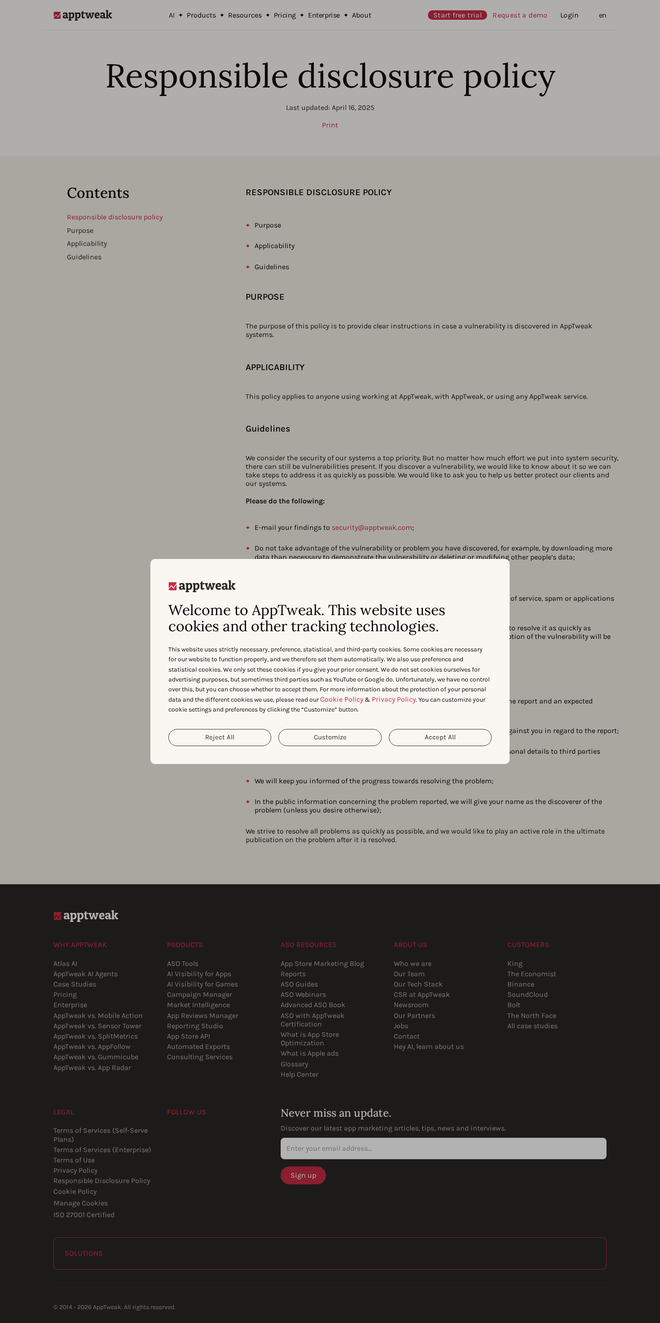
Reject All (219, 737)
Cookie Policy (341, 699)
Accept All (440, 737)
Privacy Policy (394, 699)
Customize (330, 737)
